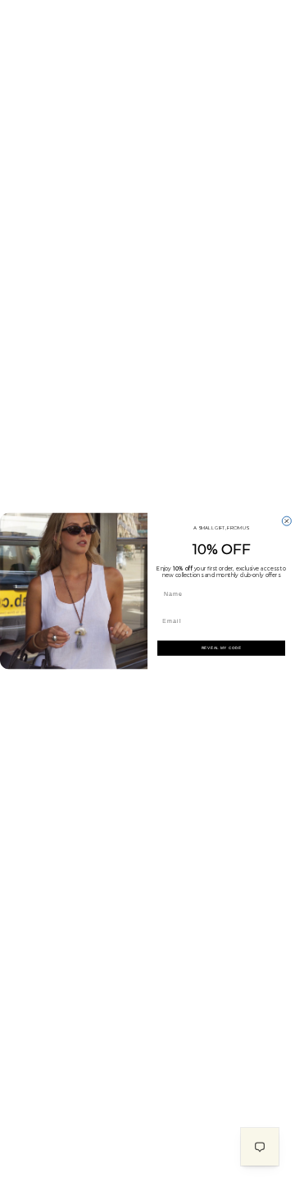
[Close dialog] (286, 520)
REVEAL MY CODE (221, 648)
